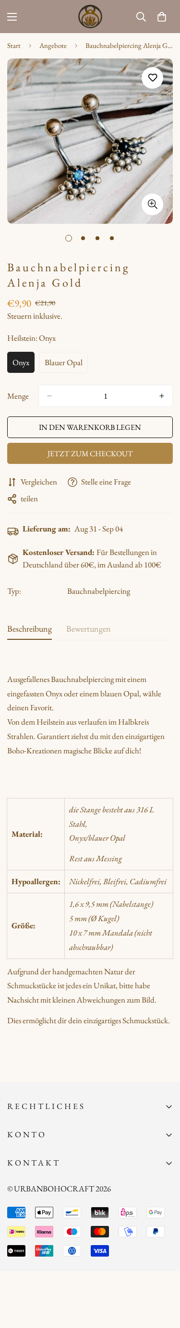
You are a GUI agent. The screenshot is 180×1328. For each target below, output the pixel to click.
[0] (162, 17)
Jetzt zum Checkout (90, 454)
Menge (18, 396)
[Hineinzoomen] (152, 204)
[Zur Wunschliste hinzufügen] (152, 78)
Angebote (53, 45)
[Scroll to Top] (162, 1277)
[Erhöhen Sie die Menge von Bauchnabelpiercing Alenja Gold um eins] (161, 395)
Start (14, 45)
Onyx (23, 365)
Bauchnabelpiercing (98, 591)
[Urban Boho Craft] (90, 16)
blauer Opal (66, 365)
